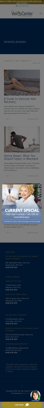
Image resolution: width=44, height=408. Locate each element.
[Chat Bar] (22, 405)
